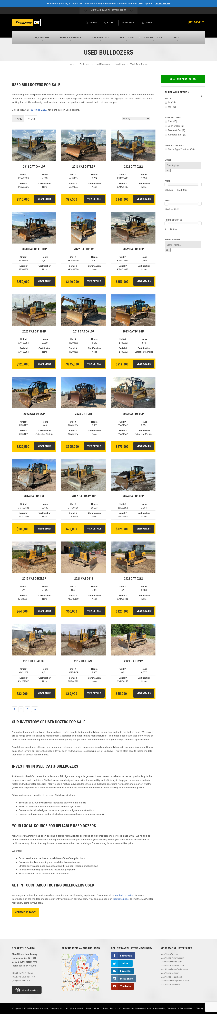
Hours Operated (173, 220)
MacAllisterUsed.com (170, 984)
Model (168, 160)
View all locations (30, 990)
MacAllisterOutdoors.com (172, 965)
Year (167, 200)
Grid (19, 118)
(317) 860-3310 (19, 981)
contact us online (124, 895)
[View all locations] (80, 993)
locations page (121, 898)
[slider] (166, 184)
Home (71, 64)
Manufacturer (173, 117)
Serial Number (172, 239)
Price (167, 181)
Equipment (85, 64)
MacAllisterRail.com (170, 973)
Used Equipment (102, 64)
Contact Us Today (25, 912)
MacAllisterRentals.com (171, 977)
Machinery (120, 64)
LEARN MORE (162, 3)
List (33, 118)
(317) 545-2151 (196, 22)
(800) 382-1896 (19, 977)
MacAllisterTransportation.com (175, 981)
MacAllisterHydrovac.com (172, 958)
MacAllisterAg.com (169, 954)
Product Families (174, 145)
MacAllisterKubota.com (171, 962)
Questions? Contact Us (183, 79)
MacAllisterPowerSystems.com (175, 969)
